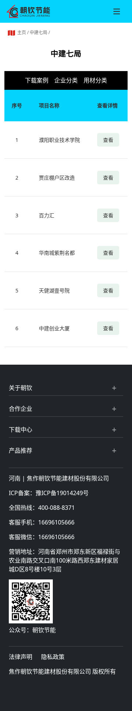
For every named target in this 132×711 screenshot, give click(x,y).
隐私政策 (53, 657)
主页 (21, 32)
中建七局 (38, 32)
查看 (108, 139)
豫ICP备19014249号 (62, 493)
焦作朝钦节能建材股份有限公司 (68, 478)
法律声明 (20, 657)
